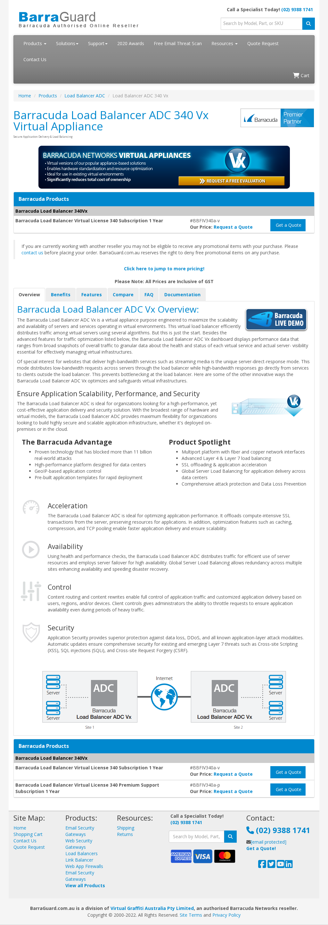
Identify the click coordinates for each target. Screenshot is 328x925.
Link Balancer (79, 860)
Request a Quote (233, 227)
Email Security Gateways (79, 831)
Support (96, 43)
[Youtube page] (281, 866)
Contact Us (34, 59)
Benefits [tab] (60, 294)
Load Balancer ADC (84, 96)
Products (33, 43)
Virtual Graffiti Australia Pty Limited (152, 908)
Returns (125, 834)
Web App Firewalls (84, 866)
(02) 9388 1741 (297, 9)
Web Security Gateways (78, 844)
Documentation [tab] (182, 294)
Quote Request (263, 43)
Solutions (65, 43)
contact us (32, 253)
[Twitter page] (271, 866)
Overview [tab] (29, 294)
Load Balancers (81, 853)
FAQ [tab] (148, 294)
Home (24, 96)
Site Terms (191, 915)
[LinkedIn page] (289, 866)
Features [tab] (91, 294)
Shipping (125, 828)
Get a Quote (288, 225)
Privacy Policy (226, 915)
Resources (222, 43)
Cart (304, 75)
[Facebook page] (262, 866)
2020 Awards (130, 43)
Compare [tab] (123, 294)
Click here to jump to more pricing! (164, 269)
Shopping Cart (28, 834)
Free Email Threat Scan (178, 43)
